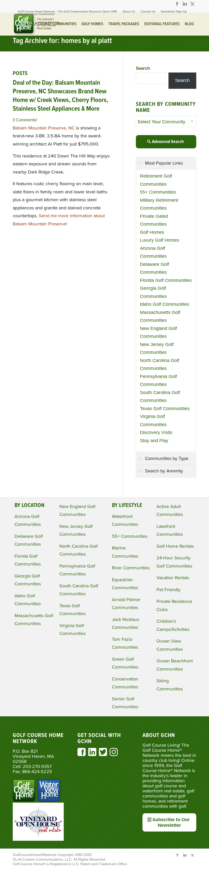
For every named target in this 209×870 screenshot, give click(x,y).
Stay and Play (154, 440)
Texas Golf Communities (165, 408)
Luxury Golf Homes (159, 240)
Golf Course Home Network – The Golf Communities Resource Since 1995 (67, 11)
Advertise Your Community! (36, 14)
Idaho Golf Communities (164, 304)
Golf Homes (152, 232)
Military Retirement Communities (159, 204)
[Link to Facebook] (177, 4)
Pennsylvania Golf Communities (158, 380)
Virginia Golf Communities (153, 420)
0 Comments (24, 120)
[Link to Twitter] (192, 4)
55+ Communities (158, 192)
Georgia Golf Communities (153, 292)
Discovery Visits (156, 432)
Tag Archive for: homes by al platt (62, 41)
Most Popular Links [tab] (164, 163)
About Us (128, 11)
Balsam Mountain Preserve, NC (44, 128)
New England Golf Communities (158, 332)
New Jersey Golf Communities (157, 348)
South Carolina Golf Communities (160, 396)
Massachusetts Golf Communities (160, 316)
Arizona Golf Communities (153, 252)
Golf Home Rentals (175, 546)
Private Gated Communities (154, 220)
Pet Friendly (168, 589)
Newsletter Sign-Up (174, 11)
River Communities (131, 568)
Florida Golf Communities (166, 280)
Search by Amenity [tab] (164, 471)
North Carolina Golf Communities (159, 364)
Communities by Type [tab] (166, 458)
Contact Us (147, 11)
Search (143, 68)
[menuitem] (67, 11)
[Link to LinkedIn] (184, 4)
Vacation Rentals (172, 578)
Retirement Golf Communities (156, 180)
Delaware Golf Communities (154, 268)
